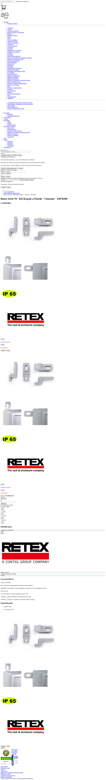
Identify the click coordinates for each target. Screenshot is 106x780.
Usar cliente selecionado (12, 180)
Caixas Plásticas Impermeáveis (12, 193)
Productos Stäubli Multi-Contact (15, 108)
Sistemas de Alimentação (13, 93)
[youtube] (14, 751)
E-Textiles (10, 53)
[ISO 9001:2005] (15, 765)
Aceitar (8, 176)
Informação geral (11, 129)
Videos (9, 122)
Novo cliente (7, 117)
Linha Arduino (11, 105)
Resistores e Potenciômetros (14, 88)
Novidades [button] (7, 113)
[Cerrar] (1, 612)
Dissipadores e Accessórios (14, 50)
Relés (8, 86)
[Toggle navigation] (10, 19)
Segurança (10, 89)
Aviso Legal (10, 137)
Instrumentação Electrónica (14, 68)
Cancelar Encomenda (6, 181)
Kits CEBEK (10, 73)
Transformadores (11, 96)
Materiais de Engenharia (13, 76)
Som (8, 95)
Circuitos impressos (12, 46)
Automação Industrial (13, 31)
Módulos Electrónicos (13, 79)
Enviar (19, 155)
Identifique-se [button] (7, 147)
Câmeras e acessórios (12, 43)
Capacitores (10, 44)
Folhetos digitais (11, 125)
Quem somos (10, 128)
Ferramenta (10, 55)
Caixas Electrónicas (12, 41)
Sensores (9, 92)
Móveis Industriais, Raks (13, 82)
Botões (9, 37)
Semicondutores (11, 91)
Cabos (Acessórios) (12, 40)
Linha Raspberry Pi (12, 107)
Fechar (3, 176)
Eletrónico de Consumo (13, 52)
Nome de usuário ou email (7, 151)
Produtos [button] (6, 22)
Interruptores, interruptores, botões (16, 71)
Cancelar (15, 155)
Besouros (9, 34)
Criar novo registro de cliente (26, 180)
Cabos (9, 38)
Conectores (10, 47)
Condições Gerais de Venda (14, 131)
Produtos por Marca (12, 23)
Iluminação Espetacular (13, 61)
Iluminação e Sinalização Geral (15, 59)
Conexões (10, 49)
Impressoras (10, 65)
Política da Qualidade (12, 135)
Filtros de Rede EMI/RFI (13, 56)
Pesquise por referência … (23, 1)
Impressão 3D (11, 64)
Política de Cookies (12, 134)
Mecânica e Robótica (12, 77)
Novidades (10, 114)
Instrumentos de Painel (13, 70)
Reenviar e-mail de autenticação (9, 168)
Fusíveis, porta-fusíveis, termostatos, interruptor (19, 58)
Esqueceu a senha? (6, 155)
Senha (2, 153)
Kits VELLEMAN (12, 74)
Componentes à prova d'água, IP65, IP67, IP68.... (20, 102)
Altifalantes (10, 28)
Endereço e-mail (5, 171)
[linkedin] (14, 752)
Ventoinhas (10, 98)
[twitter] (14, 754)
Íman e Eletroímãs (12, 62)
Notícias (9, 123)
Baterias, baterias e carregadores (15, 32)
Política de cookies (5, 774)
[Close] (8, 150)
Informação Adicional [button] (9, 126)
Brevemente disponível (13, 116)
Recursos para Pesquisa (13, 85)
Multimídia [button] (7, 120)
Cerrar (2, 748)
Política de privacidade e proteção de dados (18, 132)
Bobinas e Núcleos (12, 35)
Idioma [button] (6, 140)
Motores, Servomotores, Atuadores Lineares (18, 80)
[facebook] (15, 749)
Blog (5, 138)
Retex (2, 533)
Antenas (9, 29)
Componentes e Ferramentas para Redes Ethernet (20, 104)
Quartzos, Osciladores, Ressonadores (17, 83)
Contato (6, 119)
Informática (10, 67)
